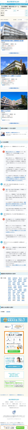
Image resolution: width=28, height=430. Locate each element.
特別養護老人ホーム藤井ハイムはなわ (11, 76)
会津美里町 (19, 290)
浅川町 (18, 295)
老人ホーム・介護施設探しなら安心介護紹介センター (16, 424)
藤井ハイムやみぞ (5, 111)
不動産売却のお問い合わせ (14, 407)
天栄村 (18, 284)
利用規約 (11, 401)
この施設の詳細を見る (13, 53)
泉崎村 (9, 292)
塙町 (7, 189)
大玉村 (9, 284)
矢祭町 (9, 294)
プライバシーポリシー (19, 401)
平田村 (14, 295)
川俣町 (23, 282)
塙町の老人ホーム (20, 394)
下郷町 (23, 284)
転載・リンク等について (6, 403)
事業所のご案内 (15, 403)
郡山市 (20, 278)
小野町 (14, 297)
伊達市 (25, 281)
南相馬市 (20, 281)
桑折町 (14, 282)
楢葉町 (23, 297)
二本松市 (10, 281)
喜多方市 (20, 279)
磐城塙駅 (8, 311)
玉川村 (9, 295)
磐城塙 (3, 49)
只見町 (15, 286)
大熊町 (18, 298)
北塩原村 (25, 286)
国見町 (18, 282)
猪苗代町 (20, 287)
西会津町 (10, 287)
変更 (14, 10)
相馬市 (25, 279)
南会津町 (20, 286)
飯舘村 (23, 300)
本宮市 (9, 282)
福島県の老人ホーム (12, 394)
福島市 (9, 278)
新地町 (18, 300)
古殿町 (23, 295)
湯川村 (15, 289)
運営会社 (7, 401)
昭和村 (14, 290)
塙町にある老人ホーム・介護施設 (12, 151)
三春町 (9, 297)
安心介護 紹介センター (5, 394)
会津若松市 (15, 278)
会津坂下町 (10, 289)
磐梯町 (15, 287)
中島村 (14, 292)
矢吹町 (18, 292)
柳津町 (20, 289)
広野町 (18, 297)
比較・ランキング (22, 403)
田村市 (15, 281)
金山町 (9, 290)
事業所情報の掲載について (13, 405)
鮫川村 (17, 294)
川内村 (14, 298)
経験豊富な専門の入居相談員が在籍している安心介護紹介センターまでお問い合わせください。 (16, 204)
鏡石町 (14, 284)
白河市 (9, 279)
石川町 (22, 294)
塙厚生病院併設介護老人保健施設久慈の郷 (12, 40)
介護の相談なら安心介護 (4, 424)
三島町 (25, 289)
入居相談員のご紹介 (22, 405)
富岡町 (9, 298)
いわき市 (25, 278)
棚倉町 (23, 292)
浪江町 (9, 300)
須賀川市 (14, 279)
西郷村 (25, 290)
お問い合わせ (4, 405)
